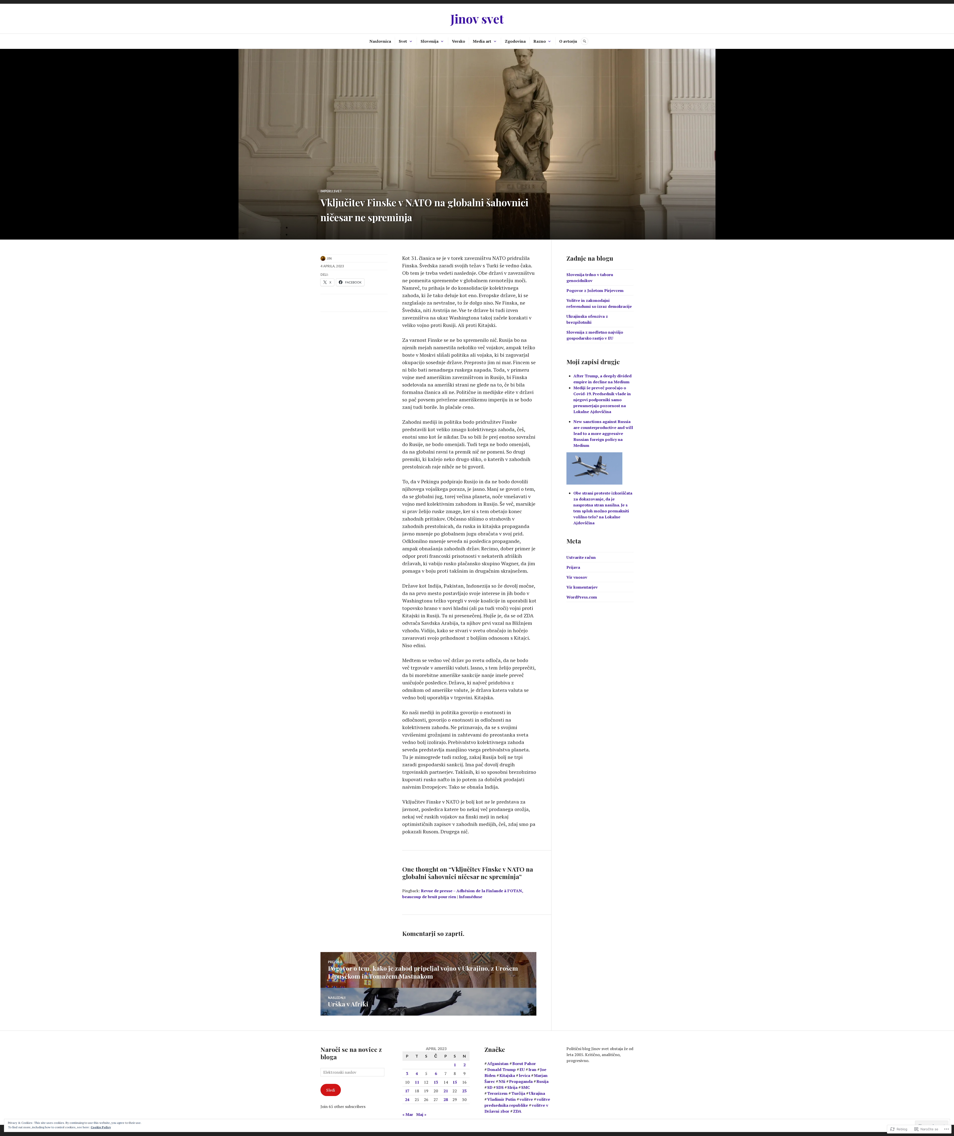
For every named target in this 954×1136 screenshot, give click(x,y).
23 (464, 1091)
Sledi (330, 1090)
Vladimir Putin (501, 1099)
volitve (526, 1099)
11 (417, 1082)
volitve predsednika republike (517, 1102)
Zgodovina (515, 41)
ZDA (517, 1111)
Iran (532, 1069)
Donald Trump (501, 1069)
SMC (525, 1087)
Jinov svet (477, 18)
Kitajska (507, 1075)
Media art (482, 41)
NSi (502, 1081)
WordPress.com (581, 597)
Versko (458, 41)
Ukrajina (537, 1093)
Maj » (421, 1114)
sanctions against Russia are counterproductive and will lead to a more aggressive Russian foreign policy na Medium (603, 433)
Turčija (518, 1093)
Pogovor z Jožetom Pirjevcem (595, 290)
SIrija (512, 1087)
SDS (500, 1087)
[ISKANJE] (584, 41)
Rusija (542, 1081)
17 (407, 1091)
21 (445, 1091)
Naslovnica (380, 41)
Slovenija (429, 41)
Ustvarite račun (581, 557)
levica (524, 1075)
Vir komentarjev (582, 587)
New (578, 421)
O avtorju (568, 41)
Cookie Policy (101, 1127)
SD (489, 1087)
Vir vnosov (576, 577)
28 (445, 1099)
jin (329, 258)
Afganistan (498, 1063)
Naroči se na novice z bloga (351, 1053)
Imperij (326, 191)
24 (407, 1099)
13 (436, 1082)
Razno (539, 41)
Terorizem (497, 1093)
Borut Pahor (524, 1063)
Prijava (573, 567)
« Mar (407, 1114)
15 (454, 1082)
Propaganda (521, 1081)
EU (522, 1069)
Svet (403, 41)
